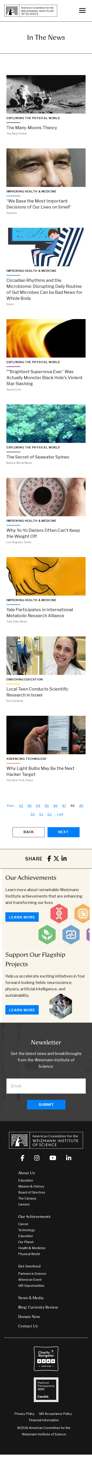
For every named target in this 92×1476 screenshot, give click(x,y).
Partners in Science (32, 1274)
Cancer (23, 1224)
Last (60, 814)
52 (49, 814)
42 (21, 806)
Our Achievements (30, 877)
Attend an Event (30, 1280)
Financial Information (44, 1420)
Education (25, 1180)
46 (55, 806)
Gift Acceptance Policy (55, 1414)
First (10, 806)
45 (47, 806)
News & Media (30, 1298)
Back (29, 832)
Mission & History (31, 1186)
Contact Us (28, 1326)
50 (32, 814)
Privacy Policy (24, 1414)
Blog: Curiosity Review (38, 1307)
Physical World (29, 1254)
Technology (26, 1230)
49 (81, 806)
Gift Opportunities (31, 1286)
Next (63, 832)
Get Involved (29, 1266)
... (55, 814)
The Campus (27, 1198)
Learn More (22, 917)
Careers (24, 1204)
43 (29, 806)
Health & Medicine (31, 1248)
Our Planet (26, 1242)
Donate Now (29, 1317)
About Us (26, 1173)
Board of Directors (31, 1192)
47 (64, 806)
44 (38, 806)
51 (41, 814)
